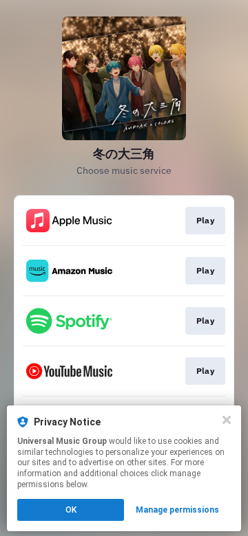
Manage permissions (177, 510)
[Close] (227, 420)
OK (70, 510)
